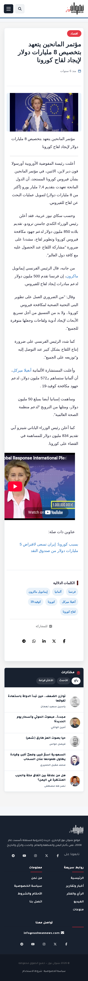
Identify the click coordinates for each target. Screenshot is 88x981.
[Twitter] (54, 640)
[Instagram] (35, 856)
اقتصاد (74, 33)
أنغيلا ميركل (22, 370)
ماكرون (72, 276)
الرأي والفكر (75, 894)
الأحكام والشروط (30, 894)
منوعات (78, 909)
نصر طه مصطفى (55, 786)
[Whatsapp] (34, 640)
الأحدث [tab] (63, 680)
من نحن (36, 878)
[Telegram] (24, 640)
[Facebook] (64, 640)
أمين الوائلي (58, 727)
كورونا (51, 601)
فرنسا (72, 591)
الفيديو (79, 901)
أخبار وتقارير (75, 886)
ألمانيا (58, 591)
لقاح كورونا (69, 611)
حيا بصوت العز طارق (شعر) (46, 738)
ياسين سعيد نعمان (53, 707)
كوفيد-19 (36, 601)
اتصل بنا (35, 901)
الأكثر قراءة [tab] (46, 680)
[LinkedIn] (44, 640)
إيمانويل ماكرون (38, 591)
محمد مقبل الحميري (53, 765)
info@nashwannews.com (42, 933)
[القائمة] (8, 8)
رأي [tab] (76, 680)
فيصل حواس (57, 744)
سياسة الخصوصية (28, 886)
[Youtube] (24, 856)
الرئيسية (77, 878)
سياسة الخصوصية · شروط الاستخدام (44, 971)
